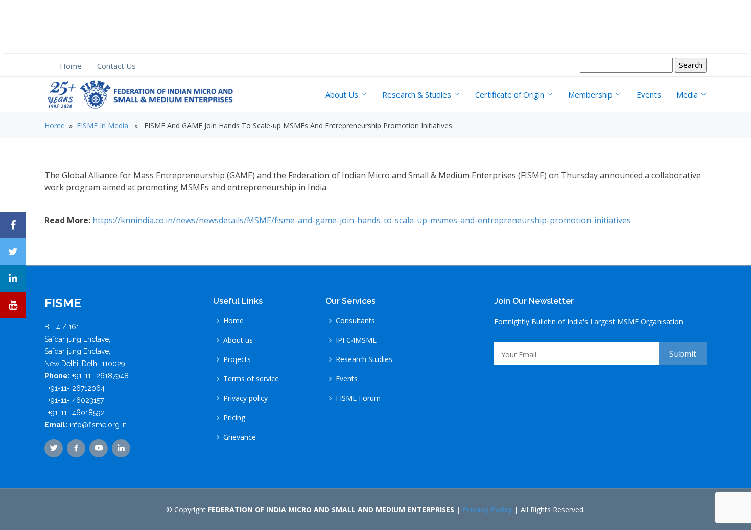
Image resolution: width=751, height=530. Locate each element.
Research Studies (364, 359)
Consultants (355, 320)
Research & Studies (416, 94)
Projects (237, 359)
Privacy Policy (487, 509)
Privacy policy (245, 398)
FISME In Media (102, 125)
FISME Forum (358, 398)
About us (238, 340)
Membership (590, 94)
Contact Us (116, 66)
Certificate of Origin (509, 94)
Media (687, 94)
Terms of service (251, 378)
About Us (341, 94)
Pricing (234, 417)
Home (71, 66)
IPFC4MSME (356, 340)
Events (649, 94)
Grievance (239, 437)
